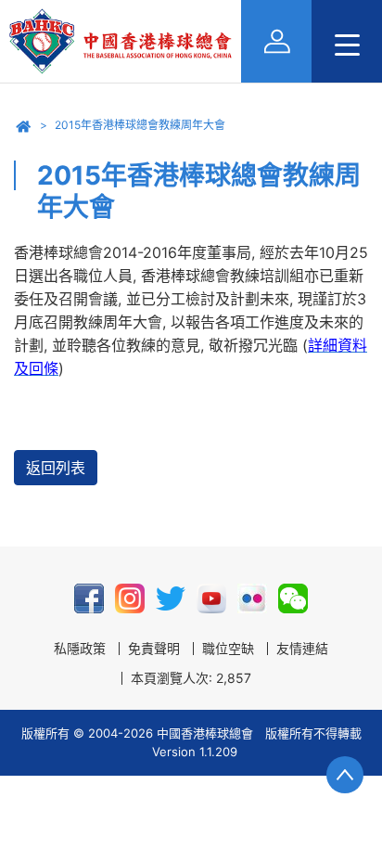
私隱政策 (80, 648)
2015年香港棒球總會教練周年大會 (140, 125)
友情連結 (302, 648)
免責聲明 (154, 648)
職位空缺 (228, 648)
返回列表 (55, 467)
